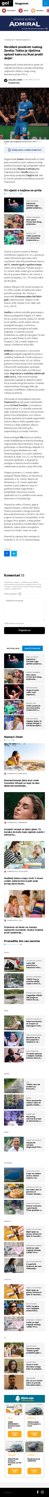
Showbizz (39, 10)
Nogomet (21, 3)
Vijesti (26, 10)
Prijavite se (24, 630)
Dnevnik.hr (11, 10)
